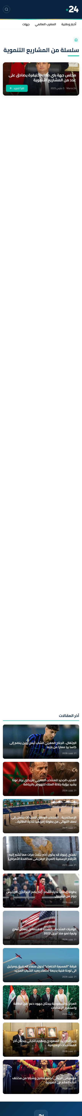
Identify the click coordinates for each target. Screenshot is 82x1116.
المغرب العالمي (45, 24)
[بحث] (6, 9)
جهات (26, 24)
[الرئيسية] (76, 40)
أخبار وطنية (68, 24)
